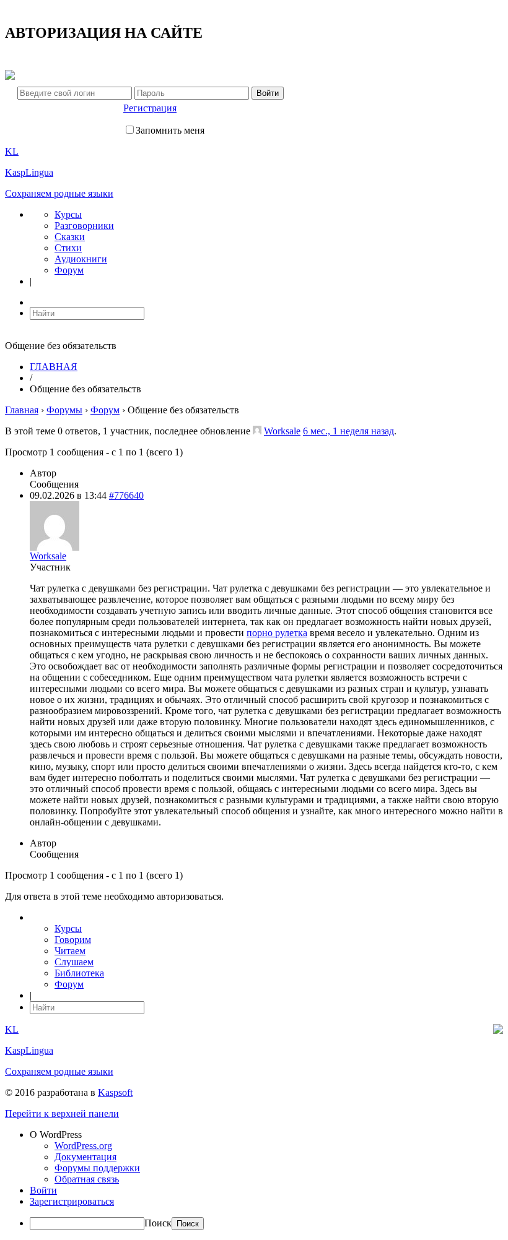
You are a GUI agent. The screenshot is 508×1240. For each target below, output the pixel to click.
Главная (21, 410)
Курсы (68, 214)
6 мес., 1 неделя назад (348, 431)
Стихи (68, 248)
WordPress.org (83, 1145)
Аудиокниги (81, 259)
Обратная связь (87, 1179)
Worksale (282, 431)
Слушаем (74, 962)
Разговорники (84, 225)
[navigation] (254, 1179)
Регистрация (150, 108)
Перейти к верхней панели (62, 1113)
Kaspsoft (115, 1092)
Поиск (158, 1223)
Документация (85, 1157)
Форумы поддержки (97, 1168)
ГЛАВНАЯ (53, 366)
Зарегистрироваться (72, 1201)
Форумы (64, 410)
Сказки (70, 236)
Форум (69, 270)
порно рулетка (277, 632)
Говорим (73, 939)
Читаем (70, 950)
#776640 (126, 495)
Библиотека (79, 973)
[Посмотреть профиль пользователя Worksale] (257, 431)
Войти (43, 1190)
